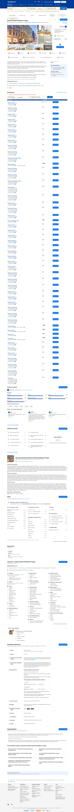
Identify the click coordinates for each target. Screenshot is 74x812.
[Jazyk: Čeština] (38, 2)
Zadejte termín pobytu (34, 658)
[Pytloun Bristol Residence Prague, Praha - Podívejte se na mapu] (7, 22)
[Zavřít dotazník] (66, 628)
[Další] (66, 34)
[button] (60, 45)
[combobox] (17, 8)
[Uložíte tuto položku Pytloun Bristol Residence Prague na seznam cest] (55, 19)
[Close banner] (66, 502)
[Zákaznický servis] (41, 2)
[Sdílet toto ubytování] (58, 19)
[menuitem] (10, 5)
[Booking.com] (12, 2)
